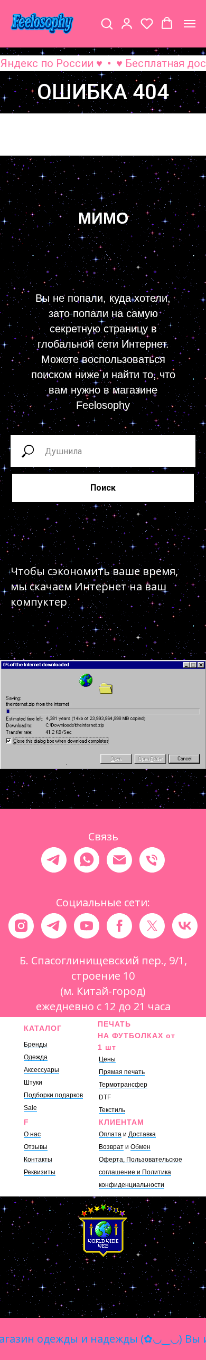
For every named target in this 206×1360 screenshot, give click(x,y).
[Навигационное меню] (189, 23)
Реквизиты (39, 1172)
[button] (106, 23)
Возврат (111, 1147)
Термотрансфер (123, 1084)
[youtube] (86, 925)
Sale (30, 1108)
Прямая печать (122, 1072)
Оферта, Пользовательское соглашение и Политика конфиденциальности (140, 1172)
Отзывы (36, 1147)
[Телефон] (152, 860)
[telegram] (54, 860)
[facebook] (119, 925)
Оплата (110, 1134)
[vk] (185, 925)
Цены (107, 1059)
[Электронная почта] (119, 860)
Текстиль (112, 1110)
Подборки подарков (53, 1095)
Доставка (142, 1134)
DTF (105, 1097)
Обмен (140, 1147)
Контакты (38, 1159)
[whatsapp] (86, 860)
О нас (32, 1134)
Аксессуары (41, 1070)
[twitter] (152, 925)
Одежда (36, 1057)
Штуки (33, 1082)
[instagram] (21, 925)
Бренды (36, 1044)
